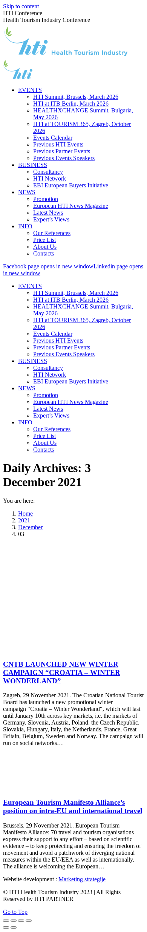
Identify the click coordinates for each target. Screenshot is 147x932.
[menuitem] (30, 90)
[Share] (14, 921)
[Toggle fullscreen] (21, 921)
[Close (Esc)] (6, 921)
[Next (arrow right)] (14, 927)
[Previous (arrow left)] (6, 927)
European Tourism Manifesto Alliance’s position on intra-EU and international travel (72, 806)
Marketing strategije (82, 879)
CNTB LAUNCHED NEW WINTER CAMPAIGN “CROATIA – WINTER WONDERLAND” (61, 672)
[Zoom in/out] (29, 921)
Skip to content (21, 6)
